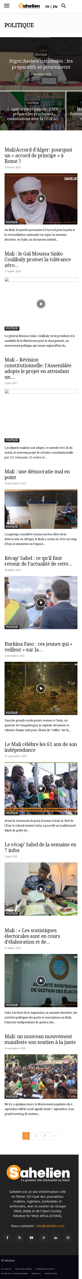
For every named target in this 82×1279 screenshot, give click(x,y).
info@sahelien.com (50, 1226)
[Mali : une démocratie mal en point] (41, 509)
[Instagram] (67, 1238)
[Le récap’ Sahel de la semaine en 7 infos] (41, 889)
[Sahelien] (29, 6)
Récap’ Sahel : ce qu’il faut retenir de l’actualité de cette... (38, 561)
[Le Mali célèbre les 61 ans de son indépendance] (41, 788)
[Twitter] (19, 1238)
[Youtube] (31, 1238)
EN (55, 6)
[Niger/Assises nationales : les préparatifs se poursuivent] (41, 64)
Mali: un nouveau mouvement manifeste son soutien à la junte (40, 1039)
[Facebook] (7, 1238)
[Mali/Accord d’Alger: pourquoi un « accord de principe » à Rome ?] (41, 198)
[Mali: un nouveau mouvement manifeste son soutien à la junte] (41, 1076)
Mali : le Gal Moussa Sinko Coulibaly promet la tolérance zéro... (38, 259)
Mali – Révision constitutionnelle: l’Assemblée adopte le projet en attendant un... (38, 368)
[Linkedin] (55, 1238)
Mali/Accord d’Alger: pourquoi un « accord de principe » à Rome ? (38, 155)
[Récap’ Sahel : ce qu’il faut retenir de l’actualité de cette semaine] (41, 602)
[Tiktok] (43, 1238)
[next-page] (54, 1136)
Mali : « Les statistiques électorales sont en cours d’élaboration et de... (32, 936)
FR (47, 6)
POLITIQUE (41, 54)
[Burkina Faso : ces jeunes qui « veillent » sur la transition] (41, 688)
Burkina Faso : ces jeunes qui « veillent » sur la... (38, 647)
